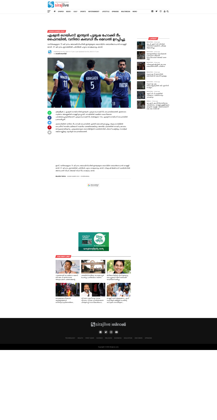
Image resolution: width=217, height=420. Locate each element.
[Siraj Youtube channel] (116, 332)
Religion (108, 338)
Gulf (75, 11)
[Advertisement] (132, 4)
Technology (70, 338)
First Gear (89, 338)
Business (117, 338)
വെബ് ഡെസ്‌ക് (61, 54)
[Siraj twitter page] (106, 332)
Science (99, 338)
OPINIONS (115, 11)
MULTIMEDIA (125, 11)
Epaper (61, 11)
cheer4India (85, 176)
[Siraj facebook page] (100, 332)
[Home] (55, 11)
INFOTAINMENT (93, 11)
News (68, 11)
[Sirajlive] (108, 326)
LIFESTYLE (105, 11)
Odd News (138, 338)
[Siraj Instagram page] (111, 332)
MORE (135, 11)
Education (128, 338)
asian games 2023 (74, 176)
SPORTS (83, 11)
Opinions (148, 338)
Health (80, 338)
